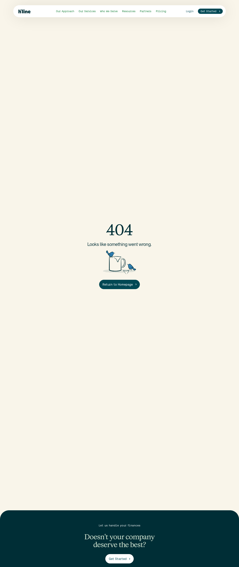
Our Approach (65, 11)
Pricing (161, 11)
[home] (24, 11)
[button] (87, 11)
